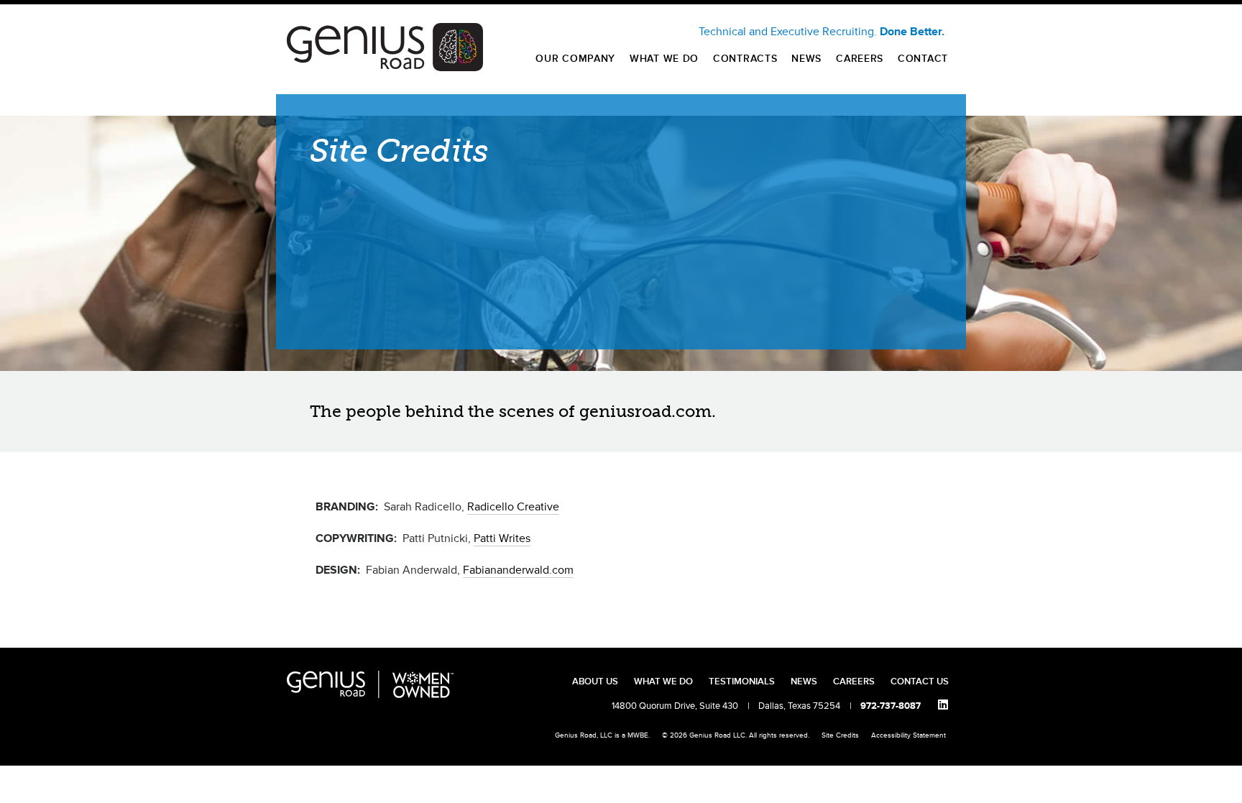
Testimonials (742, 681)
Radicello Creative (513, 507)
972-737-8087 (890, 706)
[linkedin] (943, 705)
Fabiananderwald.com (518, 570)
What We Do (664, 58)
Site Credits (840, 735)
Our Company (575, 58)
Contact (923, 58)
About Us (595, 681)
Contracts (745, 58)
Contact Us (920, 681)
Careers (859, 58)
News (806, 58)
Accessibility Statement (908, 735)
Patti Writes (502, 538)
